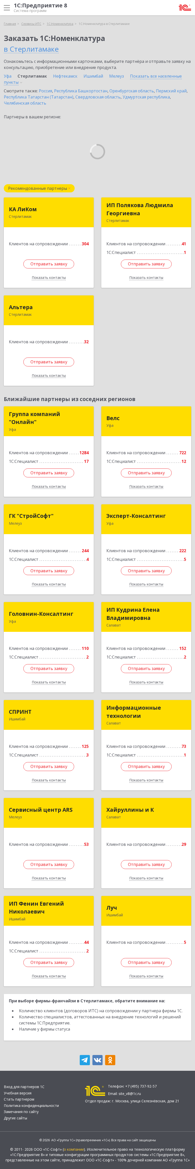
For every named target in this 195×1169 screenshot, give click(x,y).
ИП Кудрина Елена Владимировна (133, 613)
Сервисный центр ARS (41, 809)
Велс (113, 418)
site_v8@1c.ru (130, 1093)
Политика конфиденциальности (31, 1105)
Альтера (21, 307)
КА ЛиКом (23, 209)
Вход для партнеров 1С (24, 1086)
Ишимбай (93, 76)
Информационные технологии (133, 711)
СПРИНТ (20, 711)
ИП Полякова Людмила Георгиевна (139, 209)
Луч (111, 907)
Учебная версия (17, 1093)
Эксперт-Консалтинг (136, 515)
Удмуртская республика (146, 97)
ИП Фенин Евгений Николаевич (36, 907)
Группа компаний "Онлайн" (34, 418)
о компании (74, 1149)
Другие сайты (15, 1118)
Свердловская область (98, 97)
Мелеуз (116, 76)
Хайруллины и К (130, 809)
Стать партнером (19, 1099)
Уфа (7, 76)
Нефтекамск (65, 76)
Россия (45, 91)
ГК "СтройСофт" (31, 515)
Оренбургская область (131, 91)
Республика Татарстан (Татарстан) (38, 97)
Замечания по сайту (21, 1111)
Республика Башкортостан (80, 91)
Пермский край (171, 91)
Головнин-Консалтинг (41, 613)
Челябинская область (25, 103)
